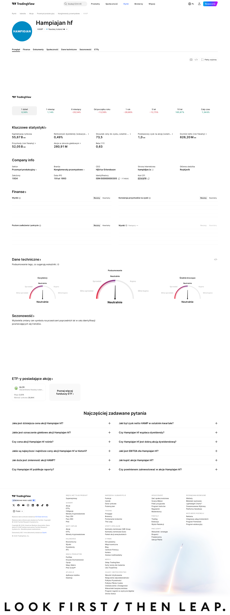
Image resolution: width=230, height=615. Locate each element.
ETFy (68, 508)
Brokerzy (139, 4)
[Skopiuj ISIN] (119, 179)
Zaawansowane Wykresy (196, 506)
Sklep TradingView (112, 562)
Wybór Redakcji (158, 524)
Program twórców (158, 506)
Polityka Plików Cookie (114, 583)
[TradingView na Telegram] (37, 505)
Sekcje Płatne (157, 540)
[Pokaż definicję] (33, 134)
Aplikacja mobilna (73, 575)
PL (193, 4)
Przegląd (108, 514)
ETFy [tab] (96, 49)
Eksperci (155, 534)
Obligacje (69, 511)
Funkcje (108, 498)
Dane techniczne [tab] (69, 49)
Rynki (126, 4)
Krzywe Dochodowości (75, 560)
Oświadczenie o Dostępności (116, 586)
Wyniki (68, 544)
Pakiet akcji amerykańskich (115, 534)
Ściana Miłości (157, 501)
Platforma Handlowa (194, 509)
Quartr (44, 532)
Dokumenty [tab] (38, 49)
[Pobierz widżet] (196, 60)
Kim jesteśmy (110, 542)
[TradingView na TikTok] (42, 505)
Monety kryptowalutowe (75, 514)
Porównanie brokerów (113, 519)
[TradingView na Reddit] (47, 505)
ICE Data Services (41, 517)
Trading (155, 519)
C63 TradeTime (111, 568)
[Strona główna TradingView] (23, 4)
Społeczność (112, 4)
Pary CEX (69, 516)
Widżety (189, 498)
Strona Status (110, 594)
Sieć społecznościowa (160, 498)
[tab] (97, 198)
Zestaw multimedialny (113, 555)
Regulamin (156, 509)
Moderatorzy (157, 512)
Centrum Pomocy (112, 550)
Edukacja (155, 522)
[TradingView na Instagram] (28, 505)
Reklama (189, 516)
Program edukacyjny (194, 524)
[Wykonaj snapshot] (191, 60)
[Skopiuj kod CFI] (148, 179)
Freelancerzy (157, 537)
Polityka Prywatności (113, 580)
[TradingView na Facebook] (18, 505)
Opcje (68, 562)
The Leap (108, 522)
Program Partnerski (193, 522)
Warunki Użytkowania (113, 575)
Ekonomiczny (71, 542)
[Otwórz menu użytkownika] (199, 3)
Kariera (108, 552)
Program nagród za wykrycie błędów (119, 591)
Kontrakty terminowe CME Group (118, 529)
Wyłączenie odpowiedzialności (117, 578)
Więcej (152, 4)
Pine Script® (70, 568)
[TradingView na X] (13, 505)
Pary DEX (69, 519)
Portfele (69, 557)
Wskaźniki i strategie (160, 532)
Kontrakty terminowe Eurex (115, 532)
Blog (107, 547)
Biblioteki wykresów (194, 501)
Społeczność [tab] (52, 49)
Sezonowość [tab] (85, 49)
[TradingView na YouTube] (23, 505)
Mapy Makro (71, 565)
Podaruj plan (110, 506)
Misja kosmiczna (111, 544)
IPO (67, 550)
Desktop (69, 578)
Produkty (95, 4)
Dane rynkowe (110, 504)
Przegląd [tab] (16, 49)
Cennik (107, 501)
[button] (102, 3)
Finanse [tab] (26, 49)
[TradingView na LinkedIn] (32, 505)
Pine (67, 522)
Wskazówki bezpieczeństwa (116, 588)
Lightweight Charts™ (194, 504)
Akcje (68, 506)
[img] (64, 29)
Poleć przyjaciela (158, 504)
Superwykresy (71, 498)
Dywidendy (70, 547)
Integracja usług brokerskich (197, 519)
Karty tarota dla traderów (115, 565)
